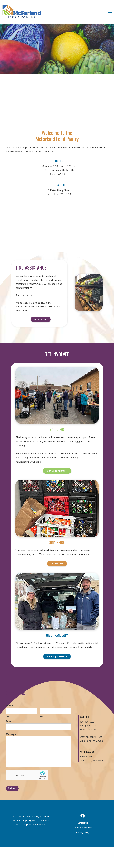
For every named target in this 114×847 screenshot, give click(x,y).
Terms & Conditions (82, 827)
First (7, 716)
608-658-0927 (87, 721)
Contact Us (82, 822)
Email (10, 721)
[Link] (21, 11)
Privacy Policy (82, 832)
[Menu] (109, 11)
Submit (12, 788)
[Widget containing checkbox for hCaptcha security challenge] (27, 775)
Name (10, 705)
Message (12, 734)
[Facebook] (82, 816)
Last (41, 716)
